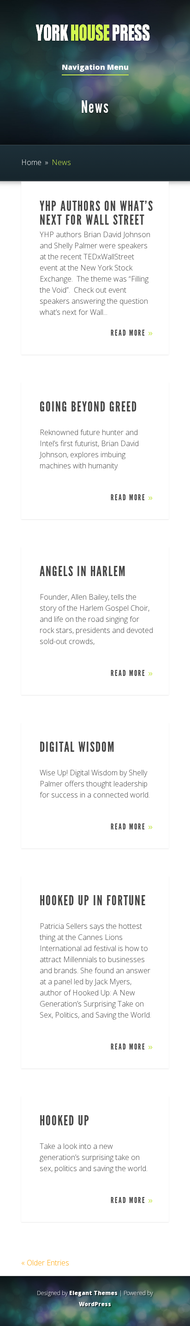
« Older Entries (45, 1263)
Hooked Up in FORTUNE (93, 900)
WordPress (95, 1304)
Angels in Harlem (83, 571)
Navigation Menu (95, 67)
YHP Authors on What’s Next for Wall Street (97, 213)
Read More (132, 333)
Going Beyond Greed (88, 407)
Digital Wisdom (77, 747)
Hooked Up (65, 1120)
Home (31, 162)
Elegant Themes (93, 1293)
